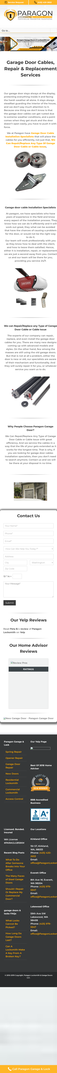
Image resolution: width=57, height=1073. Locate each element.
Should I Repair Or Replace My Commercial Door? (14, 894)
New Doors (12, 773)
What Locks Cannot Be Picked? (12, 924)
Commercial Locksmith (13, 791)
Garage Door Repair (13, 766)
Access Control (14, 799)
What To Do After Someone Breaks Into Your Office (15, 864)
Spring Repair (14, 751)
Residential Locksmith (12, 782)
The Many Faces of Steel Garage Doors (15, 879)
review (24, 629)
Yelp (22, 632)
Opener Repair (14, 758)
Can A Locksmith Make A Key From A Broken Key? (15, 951)
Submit (9, 602)
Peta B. (14, 629)
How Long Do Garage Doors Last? (14, 936)
